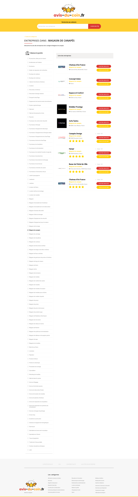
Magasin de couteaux (34, 241)
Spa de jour (32, 426)
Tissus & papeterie (34, 438)
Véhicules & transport (100, 492)
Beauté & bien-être (52, 485)
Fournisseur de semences (35, 163)
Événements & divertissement (78, 482)
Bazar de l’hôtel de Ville (78, 165)
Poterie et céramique (34, 362)
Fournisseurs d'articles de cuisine (37, 167)
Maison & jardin (75, 487)
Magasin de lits (33, 269)
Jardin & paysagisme (34, 175)
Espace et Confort (76, 94)
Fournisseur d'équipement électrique (38, 128)
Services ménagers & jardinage (37, 411)
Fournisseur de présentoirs (36, 156)
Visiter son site (104, 66)
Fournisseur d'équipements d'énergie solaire (40, 132)
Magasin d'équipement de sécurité (38, 218)
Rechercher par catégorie (69, 22)
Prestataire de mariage (35, 366)
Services (97, 485)
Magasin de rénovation (35, 319)
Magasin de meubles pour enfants (37, 292)
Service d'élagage (33, 382)
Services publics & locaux (54, 492)
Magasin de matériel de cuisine (37, 280)
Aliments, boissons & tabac (54, 478)
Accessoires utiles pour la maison (37, 58)
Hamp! (75, 150)
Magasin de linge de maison (36, 261)
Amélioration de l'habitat (35, 62)
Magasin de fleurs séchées (36, 253)
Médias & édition (99, 478)
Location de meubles (34, 195)
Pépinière (31, 355)
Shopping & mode (76, 490)
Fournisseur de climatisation (36, 148)
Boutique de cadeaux (34, 74)
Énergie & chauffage (34, 97)
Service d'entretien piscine (35, 386)
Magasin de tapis (33, 339)
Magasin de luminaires (35, 273)
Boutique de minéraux (34, 78)
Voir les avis (103, 70)
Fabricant (31, 109)
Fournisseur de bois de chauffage (37, 140)
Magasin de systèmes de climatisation (38, 331)
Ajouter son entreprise (88, 464)
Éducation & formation (77, 478)
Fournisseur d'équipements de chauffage (39, 136)
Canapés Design (75, 135)
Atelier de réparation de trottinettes (38, 70)
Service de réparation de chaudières (38, 401)
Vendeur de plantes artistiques (37, 446)
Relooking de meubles (34, 374)
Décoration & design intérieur (36, 93)
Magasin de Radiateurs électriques (38, 316)
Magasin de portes (34, 304)
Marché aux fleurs (33, 347)
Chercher (93, 26)
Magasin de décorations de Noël (37, 245)
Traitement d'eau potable (35, 442)
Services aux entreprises (101, 487)
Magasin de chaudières (35, 238)
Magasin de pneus (33, 300)
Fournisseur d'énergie (34, 124)
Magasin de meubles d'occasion (37, 288)
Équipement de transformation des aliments (40, 101)
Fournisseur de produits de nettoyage (38, 160)
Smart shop (32, 414)
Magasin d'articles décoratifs (36, 210)
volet (30, 450)
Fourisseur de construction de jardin (38, 121)
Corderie (31, 85)
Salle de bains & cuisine (35, 378)
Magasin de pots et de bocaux (36, 308)
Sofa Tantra (75, 122)
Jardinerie (31, 179)
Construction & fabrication (54, 487)
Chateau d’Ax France (77, 66)
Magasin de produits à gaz (35, 312)
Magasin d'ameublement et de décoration (39, 206)
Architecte (31, 66)
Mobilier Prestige (76, 108)
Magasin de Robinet (34, 327)
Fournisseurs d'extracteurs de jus (37, 171)
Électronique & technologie (78, 480)
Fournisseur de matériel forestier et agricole (40, 152)
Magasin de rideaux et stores (36, 323)
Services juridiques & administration (56, 490)
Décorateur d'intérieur (34, 89)
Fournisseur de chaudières (35, 144)
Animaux (50, 480)
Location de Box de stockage (36, 191)
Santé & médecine (99, 482)
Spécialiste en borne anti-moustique (38, 430)
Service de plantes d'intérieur (36, 397)
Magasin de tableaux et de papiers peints (39, 335)
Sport (73, 492)
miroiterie (31, 351)
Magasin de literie (33, 265)
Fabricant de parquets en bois (36, 113)
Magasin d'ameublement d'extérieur (38, 202)
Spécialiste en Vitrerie (34, 434)
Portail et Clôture (33, 358)
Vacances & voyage (99, 490)
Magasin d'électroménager (36, 214)
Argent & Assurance (52, 482)
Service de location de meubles (37, 394)
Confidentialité (71, 464)
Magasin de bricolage (34, 226)
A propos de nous (48, 464)
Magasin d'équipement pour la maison (38, 222)
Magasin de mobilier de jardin (36, 296)
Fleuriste (31, 117)
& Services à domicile (104, 485)
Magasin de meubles (34, 284)
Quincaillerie (32, 370)
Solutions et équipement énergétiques (39, 422)
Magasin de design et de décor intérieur (39, 249)
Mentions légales (28, 492)
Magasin (31, 199)
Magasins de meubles (34, 343)
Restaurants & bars (99, 480)
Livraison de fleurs (33, 187)
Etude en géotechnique (35, 105)
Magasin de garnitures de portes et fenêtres (40, 257)
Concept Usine (75, 80)
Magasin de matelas (34, 277)
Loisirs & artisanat (76, 485)
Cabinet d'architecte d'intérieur (37, 82)
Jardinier (31, 183)
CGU (59, 464)
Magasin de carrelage (34, 234)
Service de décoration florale (36, 390)
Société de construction (35, 418)
